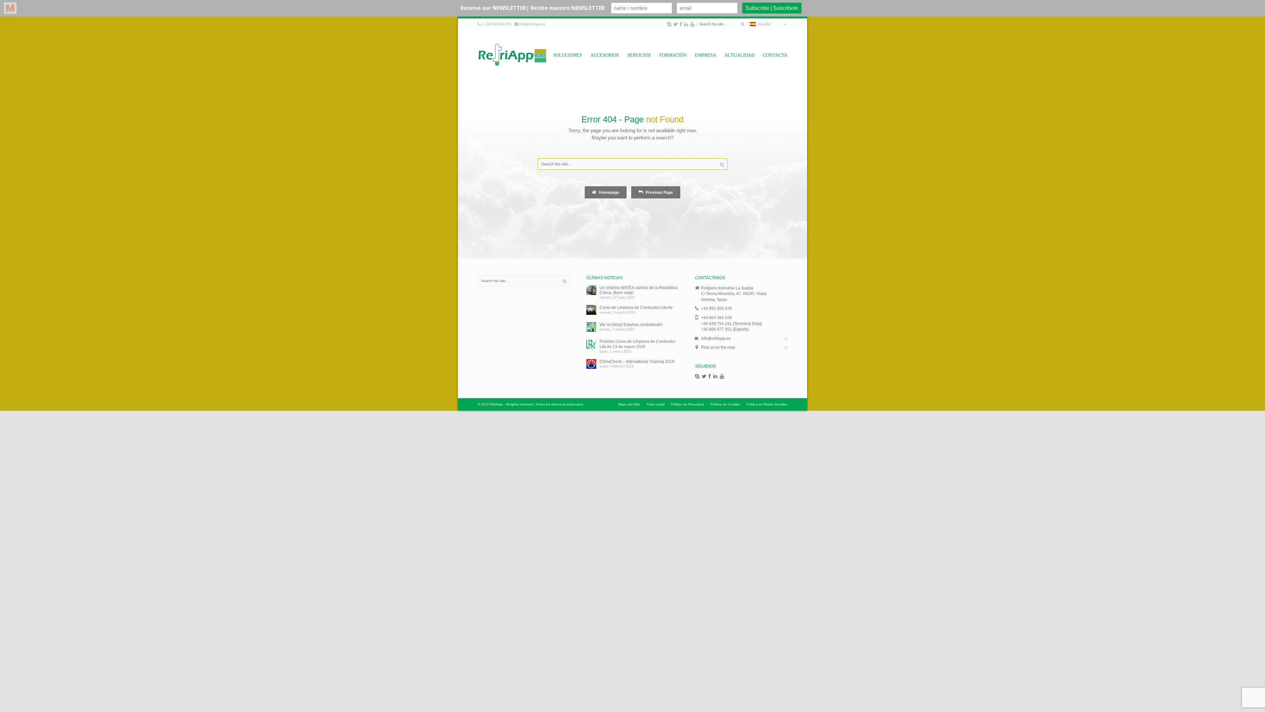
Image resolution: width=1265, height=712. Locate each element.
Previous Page (659, 192)
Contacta (775, 55)
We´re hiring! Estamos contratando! (631, 324)
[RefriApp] (512, 54)
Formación (673, 55)
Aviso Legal (655, 404)
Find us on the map (718, 347)
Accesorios (604, 55)
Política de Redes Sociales (766, 404)
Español (763, 24)
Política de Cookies (725, 404)
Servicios (639, 55)
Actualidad (739, 55)
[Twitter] (675, 24)
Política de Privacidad (687, 404)
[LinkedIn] (686, 24)
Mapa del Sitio (629, 404)
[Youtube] (692, 24)
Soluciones (567, 55)
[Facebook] (681, 24)
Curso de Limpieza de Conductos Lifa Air (636, 307)
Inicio (537, 55)
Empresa (705, 55)
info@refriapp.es (532, 24)
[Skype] (669, 24)
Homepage (608, 192)
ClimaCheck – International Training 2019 (637, 361)
